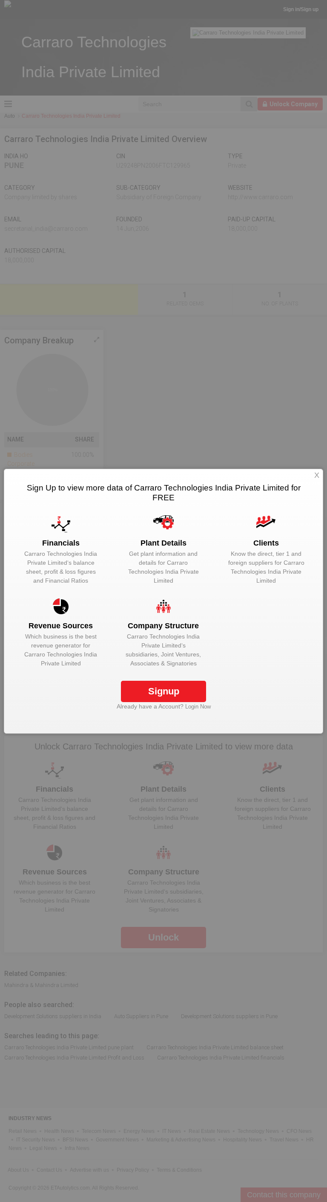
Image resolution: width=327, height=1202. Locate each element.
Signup (163, 691)
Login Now (198, 706)
